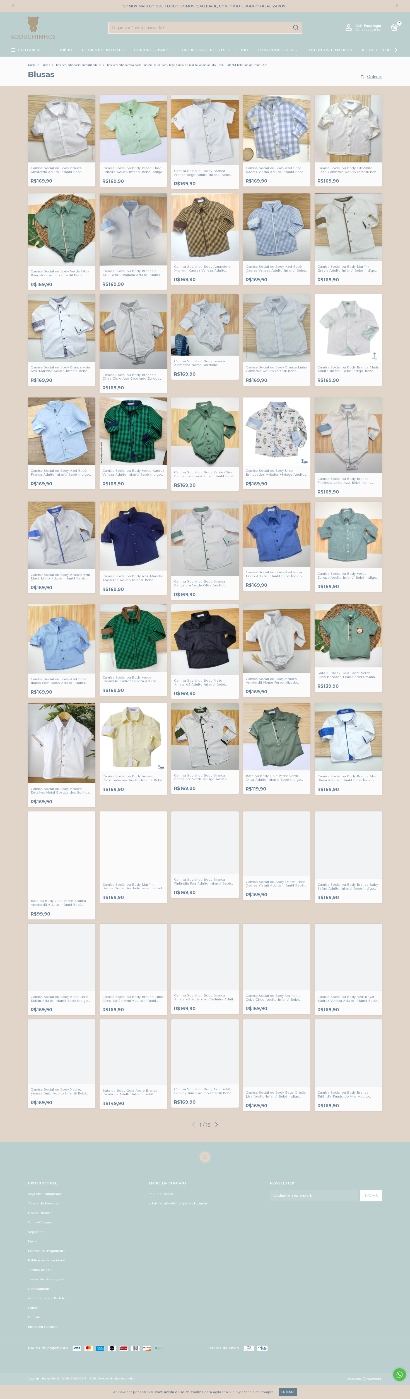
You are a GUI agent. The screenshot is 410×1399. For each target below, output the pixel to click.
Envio (32, 1241)
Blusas (46, 65)
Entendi (288, 1392)
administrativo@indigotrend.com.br (178, 1203)
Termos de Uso (40, 1270)
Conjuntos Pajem (152, 50)
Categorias (30, 50)
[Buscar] (295, 28)
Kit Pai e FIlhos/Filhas (385, 50)
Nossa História (40, 1213)
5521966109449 (161, 1194)
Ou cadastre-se (368, 30)
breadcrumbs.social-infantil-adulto (78, 65)
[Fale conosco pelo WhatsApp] (399, 1374)
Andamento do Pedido (46, 1298)
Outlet (33, 1308)
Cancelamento (40, 1289)
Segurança (36, 1232)
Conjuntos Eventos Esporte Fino (213, 50)
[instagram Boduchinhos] (205, 1157)
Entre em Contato (43, 1327)
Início (66, 50)
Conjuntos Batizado (103, 50)
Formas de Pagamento (47, 1251)
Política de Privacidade (46, 1260)
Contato (35, 1317)
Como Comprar (41, 1222)
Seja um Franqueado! (46, 1194)
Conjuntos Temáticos (329, 50)
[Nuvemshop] (364, 1379)
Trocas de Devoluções (46, 1279)
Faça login (372, 26)
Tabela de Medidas (43, 1203)
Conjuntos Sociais (277, 50)
